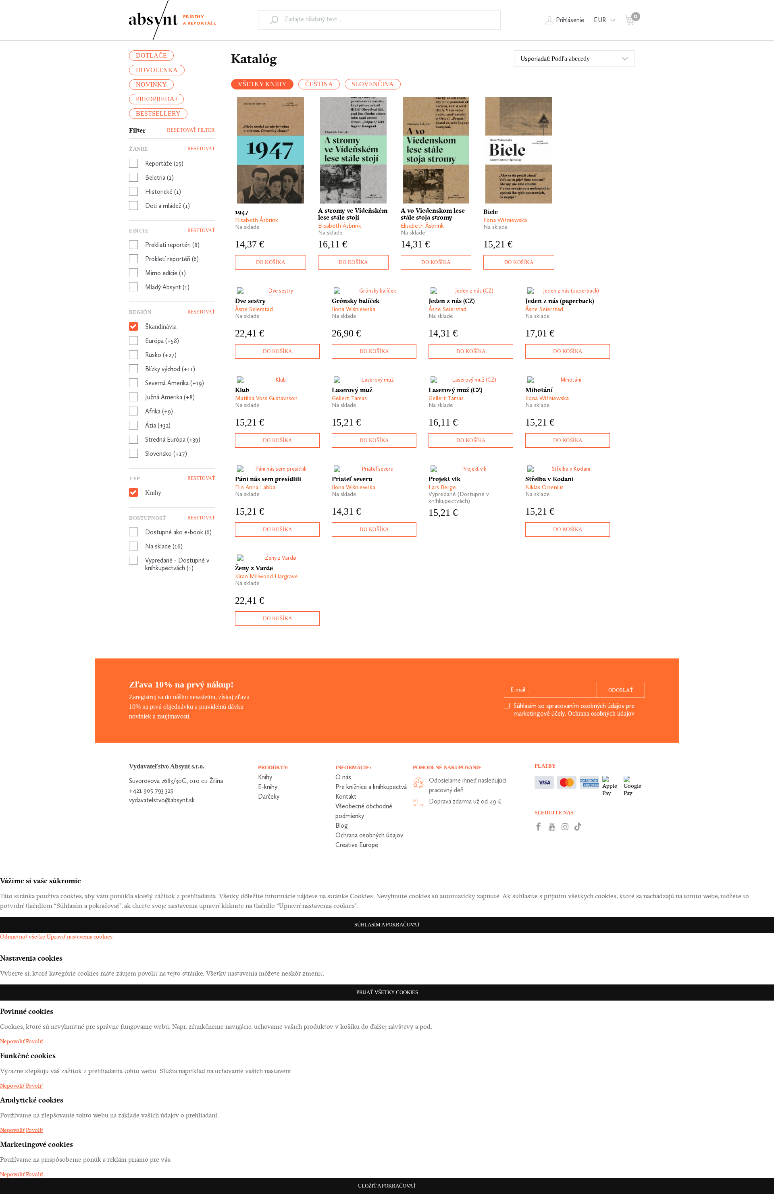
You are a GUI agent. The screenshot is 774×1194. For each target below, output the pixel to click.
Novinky (151, 84)
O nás (343, 777)
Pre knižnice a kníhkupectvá (371, 787)
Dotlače (151, 55)
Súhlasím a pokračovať (387, 925)
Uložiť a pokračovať (387, 1186)
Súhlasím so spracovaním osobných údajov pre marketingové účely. (574, 709)
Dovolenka (157, 69)
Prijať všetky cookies (387, 992)
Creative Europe (356, 845)
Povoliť (34, 1041)
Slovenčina (373, 84)
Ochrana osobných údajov (601, 713)
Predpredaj (156, 99)
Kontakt (345, 796)
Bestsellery (158, 113)
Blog (341, 825)
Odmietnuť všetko (23, 936)
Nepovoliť (12, 1041)
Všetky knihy (262, 84)
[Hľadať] (274, 19)
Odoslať (621, 690)
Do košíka (270, 262)
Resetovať (201, 149)
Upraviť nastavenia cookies (79, 936)
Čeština (319, 84)
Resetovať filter (191, 130)
